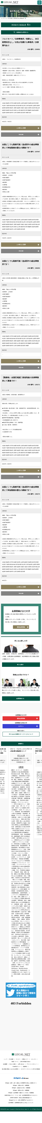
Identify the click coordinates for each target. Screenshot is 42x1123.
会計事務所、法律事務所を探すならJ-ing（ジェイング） (21, 1102)
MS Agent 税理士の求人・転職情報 (21, 1090)
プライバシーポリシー (32, 1064)
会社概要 (5, 1064)
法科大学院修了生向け (25, 1061)
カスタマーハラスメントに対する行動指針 (30, 1069)
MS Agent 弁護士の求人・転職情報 (21, 1085)
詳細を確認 (21, 134)
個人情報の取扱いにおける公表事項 (10, 1069)
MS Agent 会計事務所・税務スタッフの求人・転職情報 (21, 1092)
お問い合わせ (21, 1064)
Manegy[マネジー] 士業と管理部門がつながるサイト (21, 1100)
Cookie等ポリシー (16, 1066)
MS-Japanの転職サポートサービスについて (21, 734)
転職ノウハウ (15, 1061)
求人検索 (11, 1059)
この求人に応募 (21, 128)
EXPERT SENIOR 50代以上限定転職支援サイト (21, 1097)
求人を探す (20, 664)
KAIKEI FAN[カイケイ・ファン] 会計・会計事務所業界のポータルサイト (21, 1095)
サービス (18, 1059)
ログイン (21, 726)
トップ (5, 1059)
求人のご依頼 (12, 1064)
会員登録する (20, 698)
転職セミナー (25, 1059)
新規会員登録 (21, 627)
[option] (21, 863)
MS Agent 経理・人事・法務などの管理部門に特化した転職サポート (21, 1083)
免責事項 (25, 1066)
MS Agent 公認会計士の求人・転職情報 (21, 1087)
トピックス (33, 1059)
